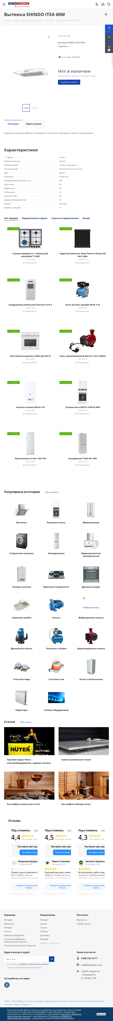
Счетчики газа (56, 679)
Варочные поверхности (56, 586)
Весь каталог (52, 492)
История (8, 919)
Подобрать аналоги (69, 82)
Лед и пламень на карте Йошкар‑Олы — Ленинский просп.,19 (91, 893)
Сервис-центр (84, 923)
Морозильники (91, 522)
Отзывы (8, 927)
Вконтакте (7, 985)
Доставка (44, 935)
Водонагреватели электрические (91, 554)
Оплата (44, 931)
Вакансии (9, 923)
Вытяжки (21, 522)
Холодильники (56, 553)
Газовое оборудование (56, 710)
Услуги (43, 927)
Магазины (82, 919)
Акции (43, 923)
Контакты (82, 914)
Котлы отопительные (91, 679)
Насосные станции (56, 648)
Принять (101, 1014)
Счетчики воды (21, 679)
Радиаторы (22, 710)
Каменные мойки (21, 617)
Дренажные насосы (21, 648)
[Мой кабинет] (102, 4)
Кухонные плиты (56, 522)
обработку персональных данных (34, 964)
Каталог (44, 919)
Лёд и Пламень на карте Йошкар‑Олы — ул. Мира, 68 (57, 893)
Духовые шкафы (91, 586)
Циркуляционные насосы (91, 648)
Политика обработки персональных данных (15, 940)
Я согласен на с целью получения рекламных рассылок (28, 966)
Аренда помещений (14, 935)
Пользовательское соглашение (20, 945)
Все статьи (26, 722)
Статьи (7, 931)
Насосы (56, 617)
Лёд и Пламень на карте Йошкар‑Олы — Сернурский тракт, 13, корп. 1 (24, 893)
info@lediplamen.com (91, 965)
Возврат (44, 939)
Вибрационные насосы (91, 617)
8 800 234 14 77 (89, 958)
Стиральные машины (22, 553)
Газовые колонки (21, 586)
